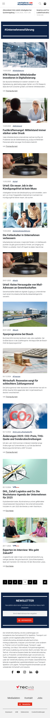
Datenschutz (25, 712)
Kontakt (29, 698)
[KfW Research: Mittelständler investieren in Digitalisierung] (25, 54)
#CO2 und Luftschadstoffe (22, 432)
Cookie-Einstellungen (38, 712)
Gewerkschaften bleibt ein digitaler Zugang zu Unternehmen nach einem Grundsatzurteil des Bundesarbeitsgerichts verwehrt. (24, 294)
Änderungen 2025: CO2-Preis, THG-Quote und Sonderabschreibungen (23, 438)
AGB (16, 712)
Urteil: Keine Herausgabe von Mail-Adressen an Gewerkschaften (23, 286)
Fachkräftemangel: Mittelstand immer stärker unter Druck (24, 132)
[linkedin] (30, 672)
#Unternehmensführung (21, 231)
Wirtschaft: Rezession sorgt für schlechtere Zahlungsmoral (20, 382)
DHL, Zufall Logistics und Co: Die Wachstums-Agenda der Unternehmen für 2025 (24, 494)
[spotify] (37, 672)
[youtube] (18, 672)
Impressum (8, 712)
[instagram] (24, 672)
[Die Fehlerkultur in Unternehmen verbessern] (25, 215)
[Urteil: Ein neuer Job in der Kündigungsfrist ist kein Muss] (25, 165)
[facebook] (12, 672)
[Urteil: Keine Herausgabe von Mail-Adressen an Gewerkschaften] (25, 264)
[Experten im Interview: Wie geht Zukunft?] (25, 530)
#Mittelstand (17, 126)
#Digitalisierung (18, 71)
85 (45, 582)
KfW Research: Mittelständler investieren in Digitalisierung (19, 76)
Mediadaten (14, 698)
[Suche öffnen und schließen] (39, 4)
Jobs (39, 698)
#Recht (15, 280)
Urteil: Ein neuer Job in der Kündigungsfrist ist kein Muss (20, 187)
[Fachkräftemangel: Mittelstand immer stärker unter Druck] (25, 110)
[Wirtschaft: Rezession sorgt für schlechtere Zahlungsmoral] (25, 360)
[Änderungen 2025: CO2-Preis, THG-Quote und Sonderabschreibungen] (25, 416)
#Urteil (15, 181)
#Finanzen (16, 376)
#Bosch (15, 330)
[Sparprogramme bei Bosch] (25, 314)
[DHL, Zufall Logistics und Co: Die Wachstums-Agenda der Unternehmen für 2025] (25, 471)
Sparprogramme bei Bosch (18, 334)
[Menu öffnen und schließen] (4, 3)
